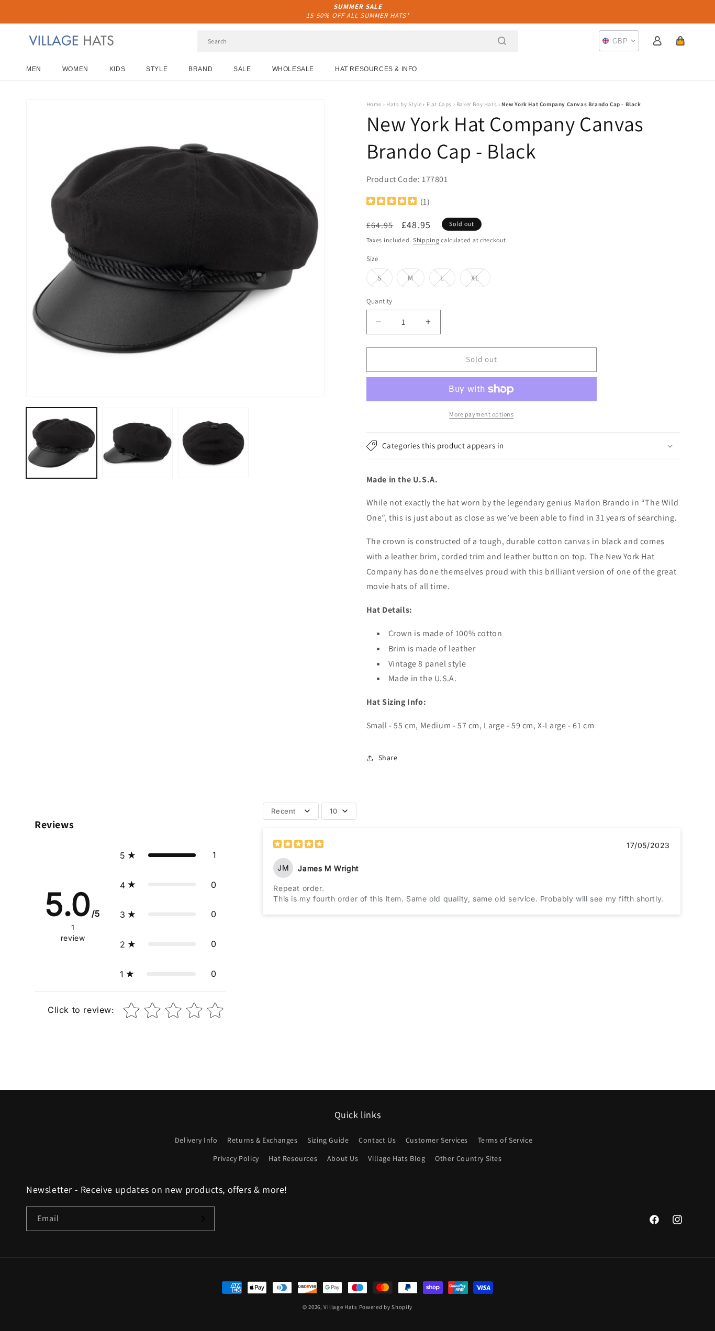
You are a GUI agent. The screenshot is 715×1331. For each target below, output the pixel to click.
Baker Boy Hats (476, 104)
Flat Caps (439, 104)
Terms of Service (505, 1140)
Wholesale (293, 69)
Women (75, 69)
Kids (117, 69)
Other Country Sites (468, 1158)
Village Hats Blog (396, 1158)
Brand (200, 69)
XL (480, 280)
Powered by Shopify (386, 1307)
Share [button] (388, 757)
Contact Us (377, 1140)
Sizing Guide (328, 1140)
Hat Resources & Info (376, 69)
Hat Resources (293, 1158)
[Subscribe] (202, 1218)
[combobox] (357, 41)
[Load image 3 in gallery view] (213, 443)
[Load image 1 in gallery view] (61, 443)
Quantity (379, 301)
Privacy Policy (236, 1158)
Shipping (426, 240)
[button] (680, 41)
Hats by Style (404, 104)
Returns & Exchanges (262, 1140)
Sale (242, 69)
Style (156, 69)
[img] (391, 202)
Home (374, 104)
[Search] (501, 40)
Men (33, 69)
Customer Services (437, 1140)
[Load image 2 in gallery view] (137, 443)
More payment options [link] (481, 414)
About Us (343, 1158)
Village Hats (340, 1307)
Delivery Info (196, 1140)
